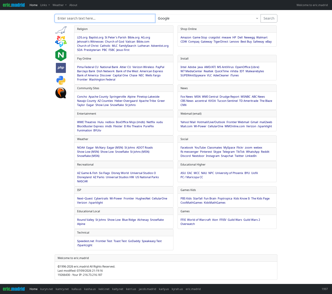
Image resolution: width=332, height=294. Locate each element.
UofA (254, 173)
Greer (161, 101)
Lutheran (144, 46)
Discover (105, 75)
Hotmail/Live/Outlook (211, 122)
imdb (108, 126)
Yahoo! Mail (188, 122)
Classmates (214, 147)
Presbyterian (92, 50)
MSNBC (245, 97)
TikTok (240, 152)
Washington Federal (102, 79)
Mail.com (186, 126)
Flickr (240, 147)
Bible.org (134, 37)
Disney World (120, 173)
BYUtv (97, 130)
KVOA (212, 101)
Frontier (82, 79)
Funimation (84, 130)
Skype (217, 152)
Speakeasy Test (152, 241)
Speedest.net (85, 241)
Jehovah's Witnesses (90, 41)
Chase (133, 75)
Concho (82, 97)
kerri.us (131, 289)
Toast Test (120, 241)
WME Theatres (86, 122)
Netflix (150, 122)
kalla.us (76, 289)
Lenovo (234, 41)
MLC (115, 46)
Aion (215, 220)
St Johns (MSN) (139, 152)
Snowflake (117, 105)
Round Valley (85, 220)
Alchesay (143, 220)
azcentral (201, 101)
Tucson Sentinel (227, 101)
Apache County (98, 97)
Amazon (186, 37)
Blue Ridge (129, 220)
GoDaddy (134, 241)
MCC (197, 173)
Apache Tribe (147, 101)
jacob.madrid (147, 289)
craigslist (214, 37)
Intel (183, 67)
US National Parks (147, 177)
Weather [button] (58, 5)
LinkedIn (251, 156)
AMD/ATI (210, 67)
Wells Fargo (153, 75)
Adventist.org (160, 46)
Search (269, 18)
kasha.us (90, 289)
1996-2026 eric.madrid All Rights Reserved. (86, 266)
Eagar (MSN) (115, 147)
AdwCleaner (221, 75)
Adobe (192, 67)
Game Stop (200, 37)
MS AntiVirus (225, 67)
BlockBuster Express (90, 126)
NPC (211, 173)
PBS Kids (186, 198)
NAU (204, 173)
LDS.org (82, 37)
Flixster (118, 126)
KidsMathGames (214, 202)
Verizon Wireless (143, 67)
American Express (151, 71)
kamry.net (62, 289)
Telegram (229, 152)
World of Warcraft (199, 220)
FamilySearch (127, 46)
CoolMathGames (191, 202)
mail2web (266, 122)
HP (234, 37)
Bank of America (88, 75)
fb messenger (190, 152)
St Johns (130, 105)
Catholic (105, 46)
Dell (240, 37)
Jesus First (123, 50)
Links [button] (44, 5)
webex (258, 147)
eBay (268, 41)
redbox (109, 122)
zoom (248, 147)
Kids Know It (242, 198)
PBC (104, 50)
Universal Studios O (143, 173)
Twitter (239, 156)
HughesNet (143, 198)
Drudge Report (229, 97)
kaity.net (117, 289)
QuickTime (222, 71)
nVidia (234, 71)
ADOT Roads (144, 147)
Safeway (258, 41)
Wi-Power (200, 126)
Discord (186, 156)
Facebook (187, 147)
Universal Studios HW (120, 177)
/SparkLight (84, 245)
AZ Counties (105, 101)
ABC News (258, 97)
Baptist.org (96, 37)
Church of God (114, 41)
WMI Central (210, 97)
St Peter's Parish (115, 37)
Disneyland (84, 177)
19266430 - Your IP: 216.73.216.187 (80, 275)
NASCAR (82, 181)
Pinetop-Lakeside (148, 97)
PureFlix (148, 126)
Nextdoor (198, 156)
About (73, 5)
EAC (189, 173)
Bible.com (143, 41)
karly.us (164, 289)
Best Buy (246, 41)
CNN (183, 105)
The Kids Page (260, 198)
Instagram (213, 156)
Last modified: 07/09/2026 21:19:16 (80, 271)
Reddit (265, 152)
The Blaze (266, 101)
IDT (242, 71)
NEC (141, 75)
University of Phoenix (229, 173)
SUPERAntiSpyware (193, 75)
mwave (226, 37)
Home (34, 5)
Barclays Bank (86, 71)
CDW (184, 41)
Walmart (262, 37)
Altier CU (125, 67)
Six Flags (104, 173)
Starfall (197, 198)
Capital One (120, 75)
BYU (247, 173)
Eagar (90, 105)
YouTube (200, 147)
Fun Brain (210, 198)
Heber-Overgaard (126, 101)
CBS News (187, 101)
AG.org (145, 37)
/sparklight (265, 126)
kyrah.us (177, 289)
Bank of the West (127, 71)
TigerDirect (221, 41)
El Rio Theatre (133, 126)
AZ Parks (98, 177)
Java (200, 67)
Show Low (102, 105)
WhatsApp (253, 152)
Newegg (249, 37)
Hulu (101, 122)
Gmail (254, 122)
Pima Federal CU (88, 67)
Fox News (187, 97)
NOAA (81, 147)
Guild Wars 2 (251, 220)
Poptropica (225, 198)
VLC (209, 75)
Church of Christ (88, 46)
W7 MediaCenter (191, 71)
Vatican (130, 41)
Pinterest (206, 152)
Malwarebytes (255, 71)
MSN (197, 97)
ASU (183, 173)
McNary (100, 147)
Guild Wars (235, 220)
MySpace (229, 147)
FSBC (112, 50)
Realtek (208, 71)
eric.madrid (193, 289)
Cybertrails (101, 198)
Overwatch (188, 224)
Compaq (193, 41)
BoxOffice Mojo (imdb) (130, 122)
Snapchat (227, 156)
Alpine (131, 97)
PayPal (160, 67)
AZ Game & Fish (87, 173)
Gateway (206, 41)
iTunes (234, 75)
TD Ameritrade (248, 101)
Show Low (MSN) (88, 152)
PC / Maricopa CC (192, 177)
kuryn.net (46, 289)
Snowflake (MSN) (88, 156)
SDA (79, 50)
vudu (159, 122)
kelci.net (104, 289)
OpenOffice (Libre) (247, 67)
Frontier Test (104, 241)
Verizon (251, 126)
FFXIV (222, 220)
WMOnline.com (235, 126)
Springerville (118, 97)
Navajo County (86, 101)
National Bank (109, 67)
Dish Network (106, 71)
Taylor (81, 105)
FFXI (183, 220)
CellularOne (215, 126)
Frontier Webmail (238, 122)
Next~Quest (85, 198)
